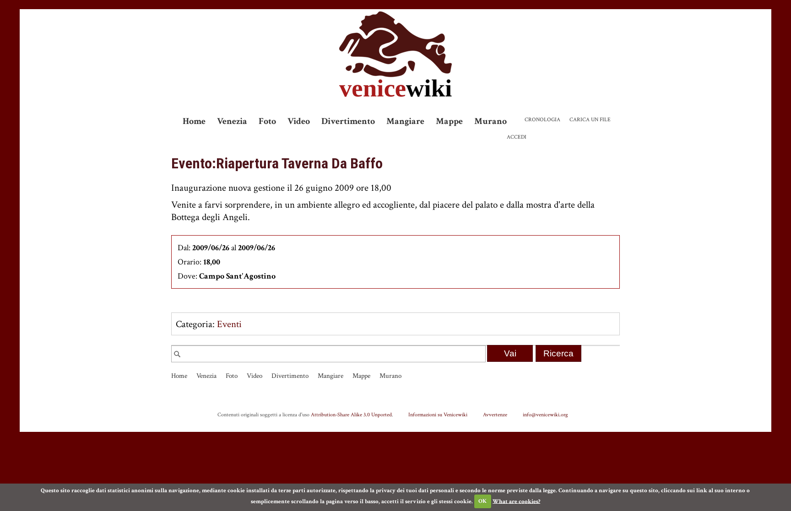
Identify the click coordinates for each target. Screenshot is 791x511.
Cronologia (542, 119)
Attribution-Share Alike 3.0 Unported (351, 414)
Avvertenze (495, 414)
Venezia (232, 121)
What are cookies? (516, 501)
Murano (490, 121)
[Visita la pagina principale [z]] (395, 54)
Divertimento (348, 121)
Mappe (449, 121)
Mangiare (405, 121)
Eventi (229, 324)
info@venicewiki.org (545, 414)
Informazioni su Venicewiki (437, 414)
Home (194, 121)
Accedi (516, 137)
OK (482, 501)
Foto (267, 121)
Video (298, 121)
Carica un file (590, 119)
